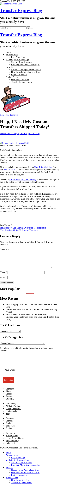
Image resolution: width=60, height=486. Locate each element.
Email (3, 277)
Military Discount (13, 408)
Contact (9, 421)
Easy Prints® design (43, 167)
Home (8, 52)
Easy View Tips (18, 57)
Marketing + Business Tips (17, 59)
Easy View (10, 426)
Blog (8, 413)
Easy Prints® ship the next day (22, 179)
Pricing (9, 428)
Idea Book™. (9, 169)
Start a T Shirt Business (21, 62)
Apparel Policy (12, 440)
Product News (12, 77)
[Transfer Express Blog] (11, 4)
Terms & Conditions (14, 438)
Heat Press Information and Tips (25, 72)
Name (3, 272)
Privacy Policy (12, 435)
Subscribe (8, 380)
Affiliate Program (13, 406)
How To (9, 67)
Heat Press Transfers (20, 79)
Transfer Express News (21, 82)
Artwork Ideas (12, 54)
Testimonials (11, 411)
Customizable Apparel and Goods (26, 69)
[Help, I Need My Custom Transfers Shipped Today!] (15, 112)
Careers (9, 394)
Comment (5, 249)
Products (9, 423)
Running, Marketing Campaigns (25, 64)
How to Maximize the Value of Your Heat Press (26, 314)
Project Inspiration (19, 74)
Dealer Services (7, 133)
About (8, 391)
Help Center (11, 443)
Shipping (10, 399)
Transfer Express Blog (21, 10)
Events (9, 396)
